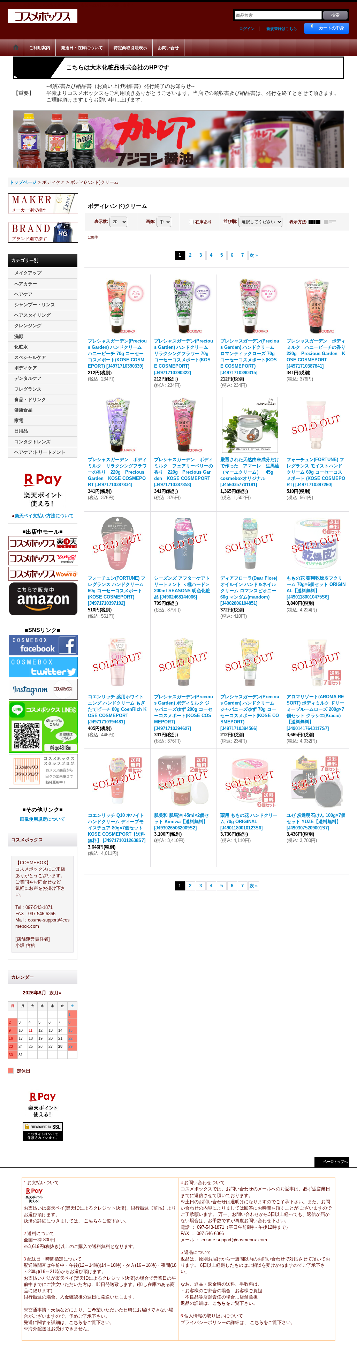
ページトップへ (335, 1162)
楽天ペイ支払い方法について (44, 515)
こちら (90, 1221)
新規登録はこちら (281, 29)
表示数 (101, 221)
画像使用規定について (42, 819)
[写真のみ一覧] (316, 221)
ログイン (247, 29)
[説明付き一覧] (331, 221)
